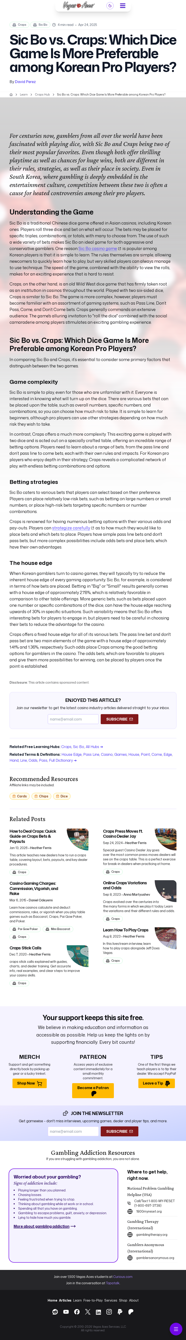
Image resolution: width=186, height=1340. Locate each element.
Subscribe (116, 719)
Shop (123, 1300)
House (133, 754)
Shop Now (26, 1083)
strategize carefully (71, 528)
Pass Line (91, 754)
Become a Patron (93, 1087)
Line (23, 760)
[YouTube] (66, 1312)
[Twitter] (87, 1312)
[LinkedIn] (98, 1313)
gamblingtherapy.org (151, 1234)
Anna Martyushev (136, 894)
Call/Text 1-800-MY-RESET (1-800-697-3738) (154, 1203)
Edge (168, 754)
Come (157, 754)
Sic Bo (43, 25)
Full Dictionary (63, 760)
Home (52, 1300)
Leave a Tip (153, 1083)
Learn (77, 1300)
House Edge (71, 754)
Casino (107, 754)
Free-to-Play (93, 1300)
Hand (14, 760)
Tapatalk (113, 1283)
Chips (43, 796)
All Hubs (94, 746)
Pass (43, 760)
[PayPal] (120, 1312)
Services (110, 1300)
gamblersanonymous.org (155, 1258)
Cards (22, 796)
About (134, 1300)
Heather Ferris (40, 848)
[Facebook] (76, 1312)
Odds (33, 760)
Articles (65, 1300)
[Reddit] (55, 1312)
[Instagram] (109, 1312)
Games (120, 754)
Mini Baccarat (60, 929)
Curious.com (122, 1276)
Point (145, 754)
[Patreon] (130, 1312)
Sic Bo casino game (97, 248)
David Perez (25, 81)
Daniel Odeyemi (41, 900)
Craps (22, 25)
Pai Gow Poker (28, 929)
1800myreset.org (149, 1211)
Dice (64, 796)
